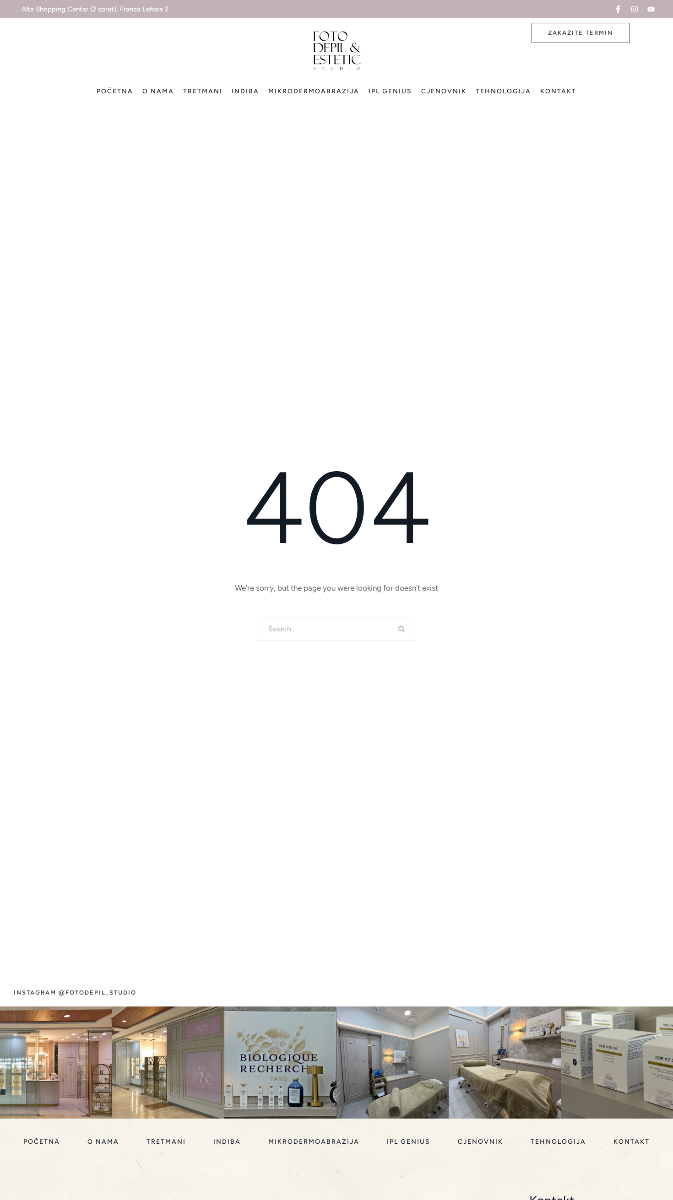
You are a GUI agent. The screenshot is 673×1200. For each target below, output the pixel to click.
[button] (618, 9)
